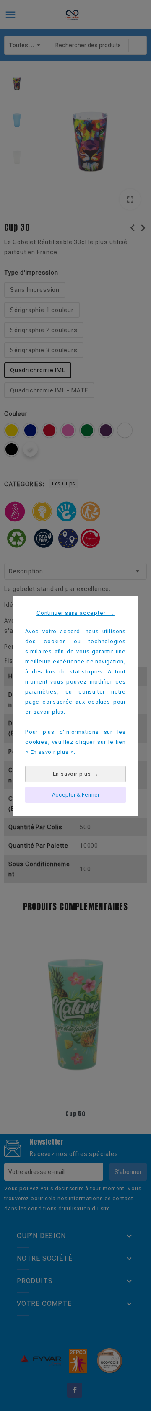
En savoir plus (76, 774)
